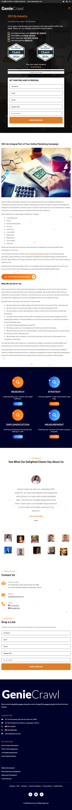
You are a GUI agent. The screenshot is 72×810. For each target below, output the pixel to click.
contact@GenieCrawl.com (16, 596)
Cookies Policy (58, 786)
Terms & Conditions (35, 786)
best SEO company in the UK (20, 704)
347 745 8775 (11, 726)
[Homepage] (12, 11)
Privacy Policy (47, 786)
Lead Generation (6, 778)
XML (18, 786)
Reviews (24, 786)
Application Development (9, 775)
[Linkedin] (66, 1)
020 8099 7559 (12, 730)
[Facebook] (63, 1)
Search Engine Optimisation (9, 745)
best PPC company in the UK (46, 704)
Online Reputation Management (11, 771)
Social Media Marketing (8, 756)
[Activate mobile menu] (69, 8)
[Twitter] (70, 1)
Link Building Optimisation (9, 752)
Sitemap (12, 786)
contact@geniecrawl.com (34, 1)
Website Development (8, 768)
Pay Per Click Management (9, 749)
